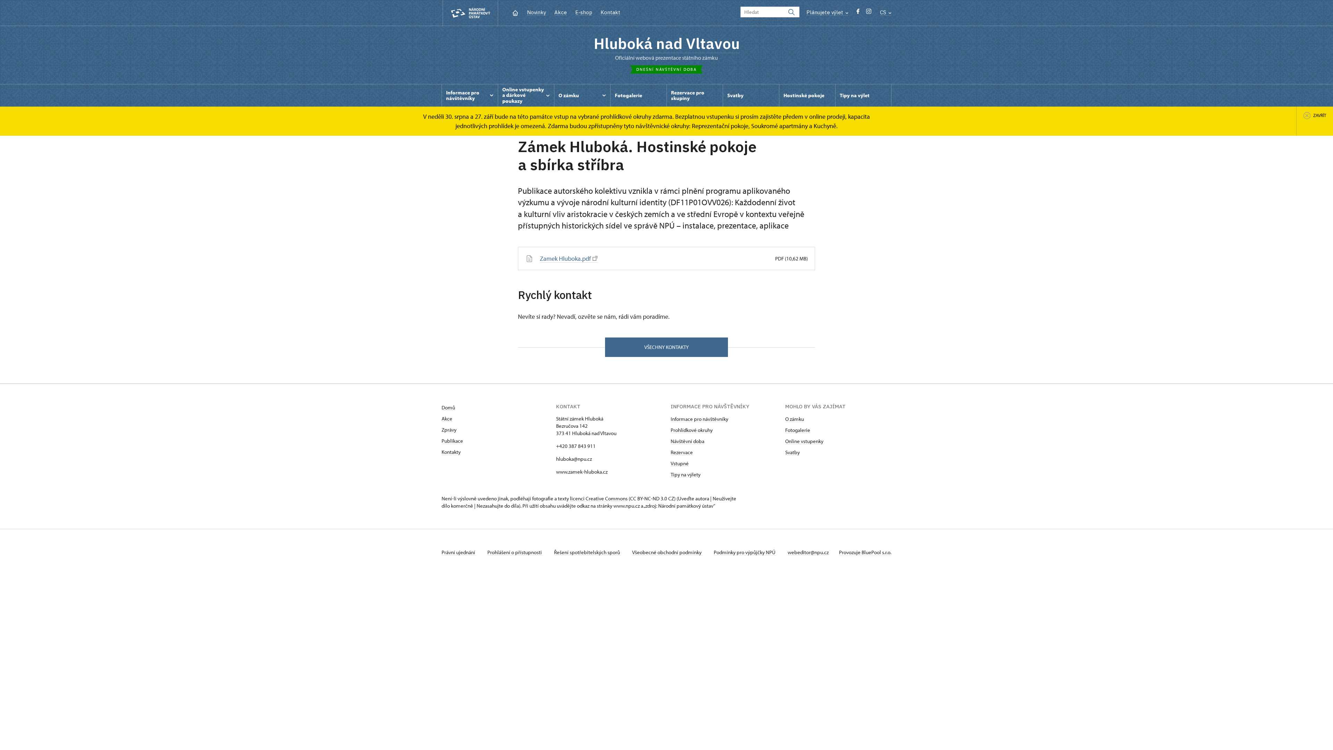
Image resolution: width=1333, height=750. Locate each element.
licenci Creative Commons (599, 498)
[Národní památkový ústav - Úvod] (470, 13)
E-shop (583, 12)
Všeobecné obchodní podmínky (667, 552)
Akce (560, 12)
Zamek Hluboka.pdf (565, 258)
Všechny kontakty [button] (666, 347)
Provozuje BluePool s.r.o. (865, 552)
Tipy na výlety (686, 474)
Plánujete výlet (825, 12)
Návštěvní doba (687, 441)
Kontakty (451, 452)
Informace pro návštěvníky (699, 419)
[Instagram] (868, 13)
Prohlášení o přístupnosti (515, 552)
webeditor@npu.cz (808, 552)
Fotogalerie (797, 430)
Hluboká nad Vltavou (667, 43)
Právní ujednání (459, 552)
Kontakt (610, 12)
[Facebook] (858, 13)
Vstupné (680, 463)
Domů (448, 407)
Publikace (452, 441)
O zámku (794, 419)
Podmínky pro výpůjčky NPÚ (745, 552)
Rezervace (682, 452)
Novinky (536, 12)
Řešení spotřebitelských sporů (587, 552)
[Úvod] (515, 12)
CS (884, 12)
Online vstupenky (804, 441)
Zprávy (449, 429)
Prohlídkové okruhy (692, 430)
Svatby (792, 452)
